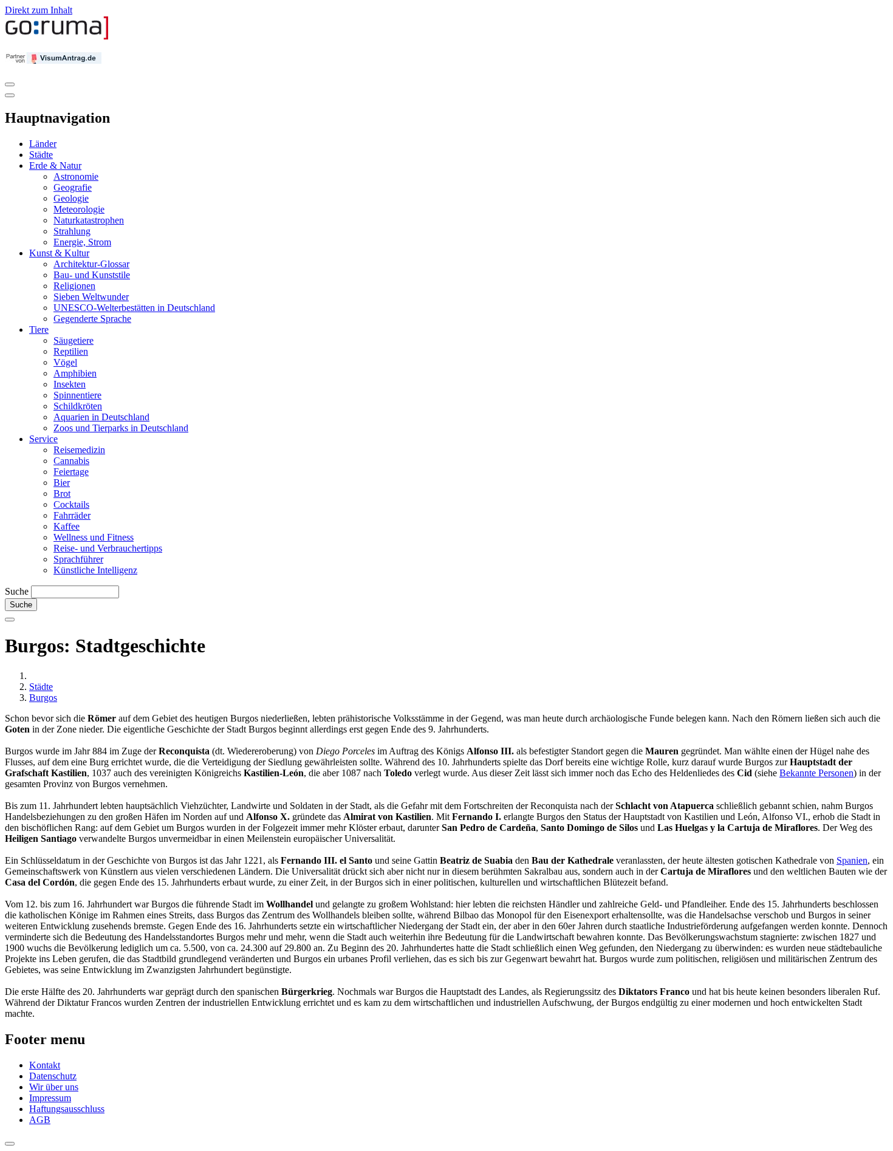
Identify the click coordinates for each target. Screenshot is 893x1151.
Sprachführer (78, 559)
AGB (39, 1120)
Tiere (39, 329)
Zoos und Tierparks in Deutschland (120, 428)
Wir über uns (53, 1087)
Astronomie (75, 176)
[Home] (57, 37)
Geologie (71, 198)
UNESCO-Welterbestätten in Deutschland (134, 307)
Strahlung (72, 231)
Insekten (69, 384)
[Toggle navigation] (10, 84)
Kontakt (44, 1065)
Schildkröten (77, 406)
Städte (41, 154)
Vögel (65, 362)
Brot (61, 493)
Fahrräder (72, 515)
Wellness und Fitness (93, 537)
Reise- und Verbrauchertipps (107, 548)
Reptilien (70, 351)
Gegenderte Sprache (92, 318)
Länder (42, 143)
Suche (17, 591)
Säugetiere (73, 340)
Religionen (74, 286)
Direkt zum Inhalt (38, 10)
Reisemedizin (79, 450)
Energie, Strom (82, 242)
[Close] (10, 95)
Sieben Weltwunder (91, 297)
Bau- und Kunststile (91, 275)
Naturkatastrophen (88, 220)
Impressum (50, 1098)
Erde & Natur (55, 165)
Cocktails (71, 504)
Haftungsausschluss (66, 1109)
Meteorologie (78, 209)
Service (43, 439)
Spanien (852, 860)
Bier (61, 482)
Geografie (72, 187)
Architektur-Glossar (91, 264)
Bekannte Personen (816, 773)
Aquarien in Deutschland (101, 417)
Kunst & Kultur (59, 253)
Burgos (43, 697)
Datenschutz (53, 1076)
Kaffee (66, 526)
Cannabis (71, 461)
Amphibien (75, 373)
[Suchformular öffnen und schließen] (10, 619)
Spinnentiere (77, 395)
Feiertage (71, 471)
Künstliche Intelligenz (95, 570)
